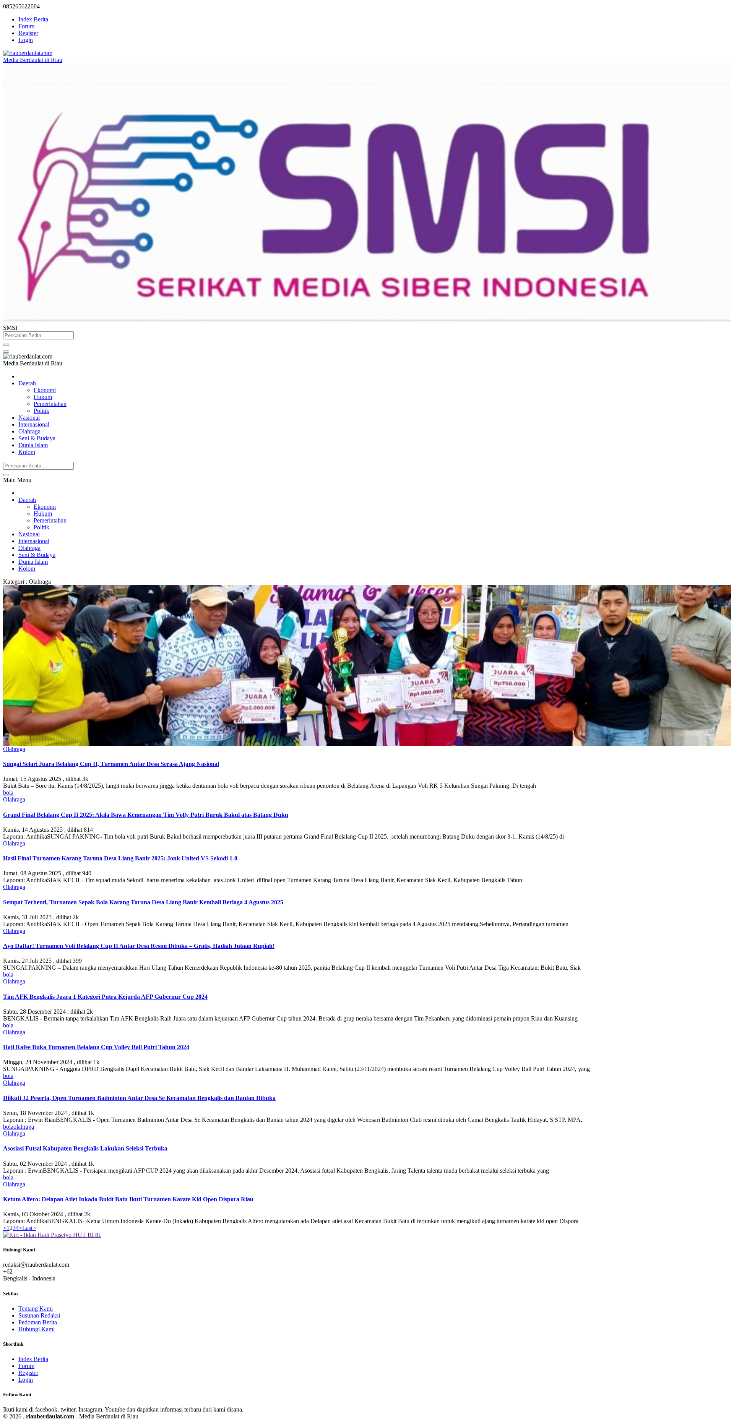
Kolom (26, 452)
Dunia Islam (33, 445)
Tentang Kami (35, 1308)
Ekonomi (45, 390)
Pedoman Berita (37, 1322)
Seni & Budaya (36, 438)
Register (28, 33)
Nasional (29, 417)
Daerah (27, 383)
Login (25, 40)
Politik (41, 410)
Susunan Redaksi (39, 1315)
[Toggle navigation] (6, 351)
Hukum (43, 397)
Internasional (33, 424)
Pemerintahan (50, 404)
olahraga (23, 1126)
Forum (26, 26)
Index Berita (33, 19)
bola (8, 792)
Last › (29, 1228)
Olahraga (29, 431)
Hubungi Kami (36, 1329)
